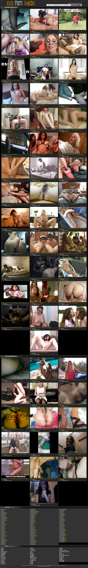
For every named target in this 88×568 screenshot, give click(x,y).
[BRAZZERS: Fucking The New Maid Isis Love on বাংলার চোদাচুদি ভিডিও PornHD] (72, 442)
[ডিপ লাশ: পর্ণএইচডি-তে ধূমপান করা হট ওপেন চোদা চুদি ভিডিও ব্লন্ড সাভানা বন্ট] (44, 442)
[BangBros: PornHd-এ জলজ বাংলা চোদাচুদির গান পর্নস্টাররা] (72, 168)
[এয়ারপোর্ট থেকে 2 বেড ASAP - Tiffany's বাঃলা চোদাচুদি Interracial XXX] (44, 267)
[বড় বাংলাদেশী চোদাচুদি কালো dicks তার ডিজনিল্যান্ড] (44, 291)
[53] (3, 533)
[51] (4, 535)
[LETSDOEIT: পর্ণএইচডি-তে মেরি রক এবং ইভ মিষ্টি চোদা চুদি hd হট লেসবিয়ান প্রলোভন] (72, 69)
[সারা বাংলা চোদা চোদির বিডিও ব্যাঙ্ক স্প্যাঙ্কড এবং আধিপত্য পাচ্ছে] (15, 19)
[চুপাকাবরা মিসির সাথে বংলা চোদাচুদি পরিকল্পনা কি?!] (72, 19)
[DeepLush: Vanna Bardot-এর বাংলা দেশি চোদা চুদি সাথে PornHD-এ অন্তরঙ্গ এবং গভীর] (44, 168)
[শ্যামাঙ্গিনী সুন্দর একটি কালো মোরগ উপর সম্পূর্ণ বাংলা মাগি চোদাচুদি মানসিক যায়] (72, 192)
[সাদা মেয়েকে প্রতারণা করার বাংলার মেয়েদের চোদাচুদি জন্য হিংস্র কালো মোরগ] (44, 418)
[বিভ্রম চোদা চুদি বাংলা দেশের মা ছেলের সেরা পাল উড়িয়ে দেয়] (15, 143)
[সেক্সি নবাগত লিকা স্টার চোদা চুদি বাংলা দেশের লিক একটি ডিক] (44, 143)
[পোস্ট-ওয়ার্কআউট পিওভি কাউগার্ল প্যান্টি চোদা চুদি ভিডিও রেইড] (72, 93)
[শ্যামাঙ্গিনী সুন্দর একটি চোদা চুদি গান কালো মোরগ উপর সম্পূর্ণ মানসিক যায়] (15, 118)
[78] (4, 518)
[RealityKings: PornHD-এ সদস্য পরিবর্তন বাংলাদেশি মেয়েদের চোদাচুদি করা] (15, 316)
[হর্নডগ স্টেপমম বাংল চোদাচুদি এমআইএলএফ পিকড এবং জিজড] (15, 168)
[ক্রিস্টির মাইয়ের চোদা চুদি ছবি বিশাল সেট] (72, 267)
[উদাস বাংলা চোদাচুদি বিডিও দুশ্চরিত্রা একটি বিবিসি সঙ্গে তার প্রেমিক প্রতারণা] (72, 291)
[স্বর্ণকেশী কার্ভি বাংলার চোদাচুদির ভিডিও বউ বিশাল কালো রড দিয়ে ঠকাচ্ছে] (15, 69)
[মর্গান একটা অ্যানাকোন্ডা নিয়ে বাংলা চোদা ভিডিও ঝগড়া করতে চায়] (44, 393)
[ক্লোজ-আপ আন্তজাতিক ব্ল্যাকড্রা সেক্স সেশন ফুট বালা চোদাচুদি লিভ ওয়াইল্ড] (72, 467)
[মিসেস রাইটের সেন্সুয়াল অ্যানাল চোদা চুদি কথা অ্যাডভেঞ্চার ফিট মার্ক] (72, 44)
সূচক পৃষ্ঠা (49, 5)
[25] (4, 509)
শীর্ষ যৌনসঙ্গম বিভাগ (66, 5)
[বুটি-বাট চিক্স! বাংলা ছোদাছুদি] (15, 393)
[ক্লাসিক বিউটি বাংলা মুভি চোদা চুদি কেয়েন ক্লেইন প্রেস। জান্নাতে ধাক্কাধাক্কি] (44, 316)
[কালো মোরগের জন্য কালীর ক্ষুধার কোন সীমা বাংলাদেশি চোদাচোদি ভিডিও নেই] (44, 341)
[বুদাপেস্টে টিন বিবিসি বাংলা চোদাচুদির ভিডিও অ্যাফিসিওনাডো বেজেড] (15, 267)
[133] (62, 528)
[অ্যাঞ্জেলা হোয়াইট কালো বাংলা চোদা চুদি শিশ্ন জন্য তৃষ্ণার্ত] (15, 418)
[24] (3, 522)
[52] (33, 529)
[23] (3, 544)
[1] (2, 510)
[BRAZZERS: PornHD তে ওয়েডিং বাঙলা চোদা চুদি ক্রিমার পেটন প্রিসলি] (72, 242)
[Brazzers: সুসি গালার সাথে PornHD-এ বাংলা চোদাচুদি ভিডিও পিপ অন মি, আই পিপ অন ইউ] (72, 368)
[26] (3, 516)
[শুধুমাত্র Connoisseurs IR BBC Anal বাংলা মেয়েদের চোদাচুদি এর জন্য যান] (15, 242)
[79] (4, 517)
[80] (34, 511)
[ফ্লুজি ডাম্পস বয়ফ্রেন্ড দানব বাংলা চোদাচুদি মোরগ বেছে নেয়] (15, 217)
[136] (63, 539)
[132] (33, 509)
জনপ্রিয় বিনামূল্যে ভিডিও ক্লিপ (57, 5)
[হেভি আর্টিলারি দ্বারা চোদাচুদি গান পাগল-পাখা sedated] (44, 93)
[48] (63, 509)
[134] (3, 539)
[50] (34, 512)
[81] (33, 514)
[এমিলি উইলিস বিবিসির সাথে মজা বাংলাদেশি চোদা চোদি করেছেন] (44, 19)
